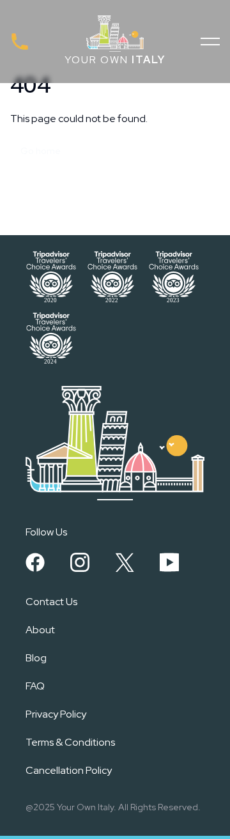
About (40, 629)
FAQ (35, 686)
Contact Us (51, 601)
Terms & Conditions (70, 742)
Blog (36, 658)
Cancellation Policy (69, 770)
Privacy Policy (56, 714)
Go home (40, 151)
